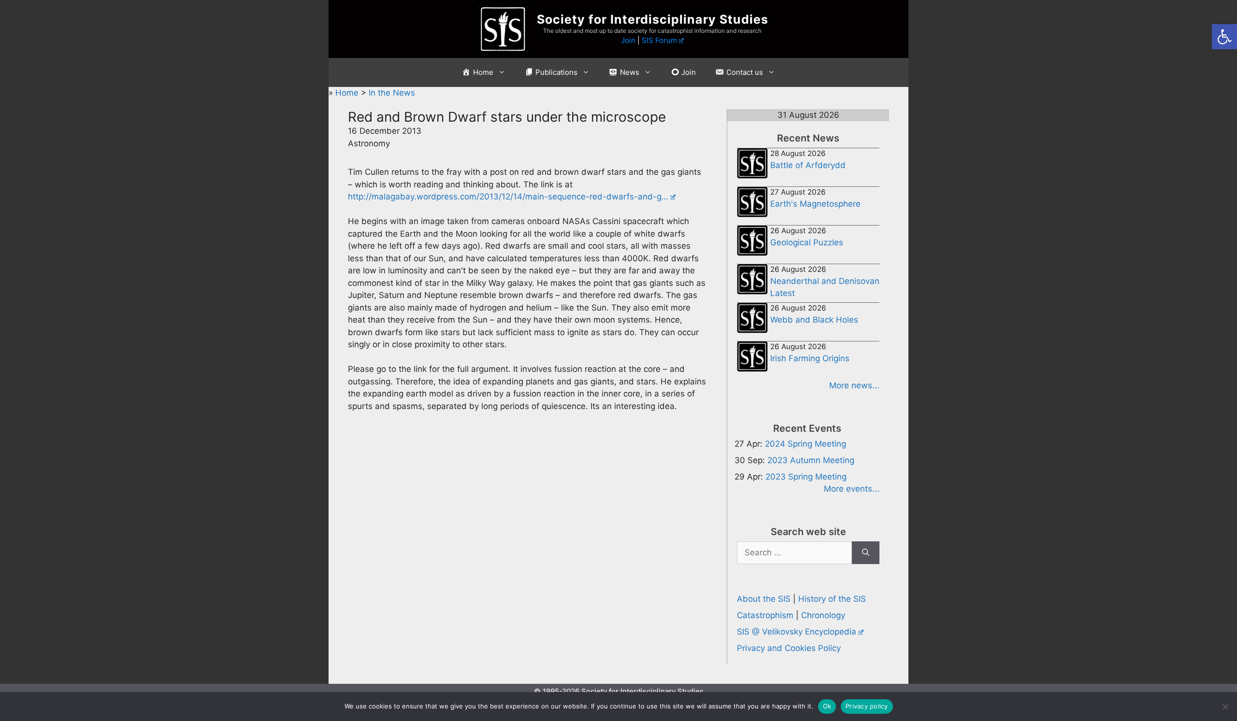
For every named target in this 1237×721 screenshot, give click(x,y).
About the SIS (764, 599)
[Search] (865, 553)
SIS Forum (659, 40)
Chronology (823, 615)
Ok (827, 706)
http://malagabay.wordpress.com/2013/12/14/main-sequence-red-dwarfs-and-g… (508, 196)
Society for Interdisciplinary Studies (652, 19)
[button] (1224, 36)
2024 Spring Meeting (805, 444)
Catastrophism (765, 615)
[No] (1225, 706)
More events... (851, 489)
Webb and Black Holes (814, 320)
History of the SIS (832, 599)
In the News (392, 93)
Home (348, 93)
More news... (854, 385)
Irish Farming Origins (809, 358)
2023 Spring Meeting (806, 476)
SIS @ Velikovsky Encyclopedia (796, 631)
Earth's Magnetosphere (815, 204)
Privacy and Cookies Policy (789, 648)
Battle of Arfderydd (808, 165)
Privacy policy (867, 706)
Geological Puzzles (806, 242)
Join (628, 40)
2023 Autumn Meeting (810, 460)
